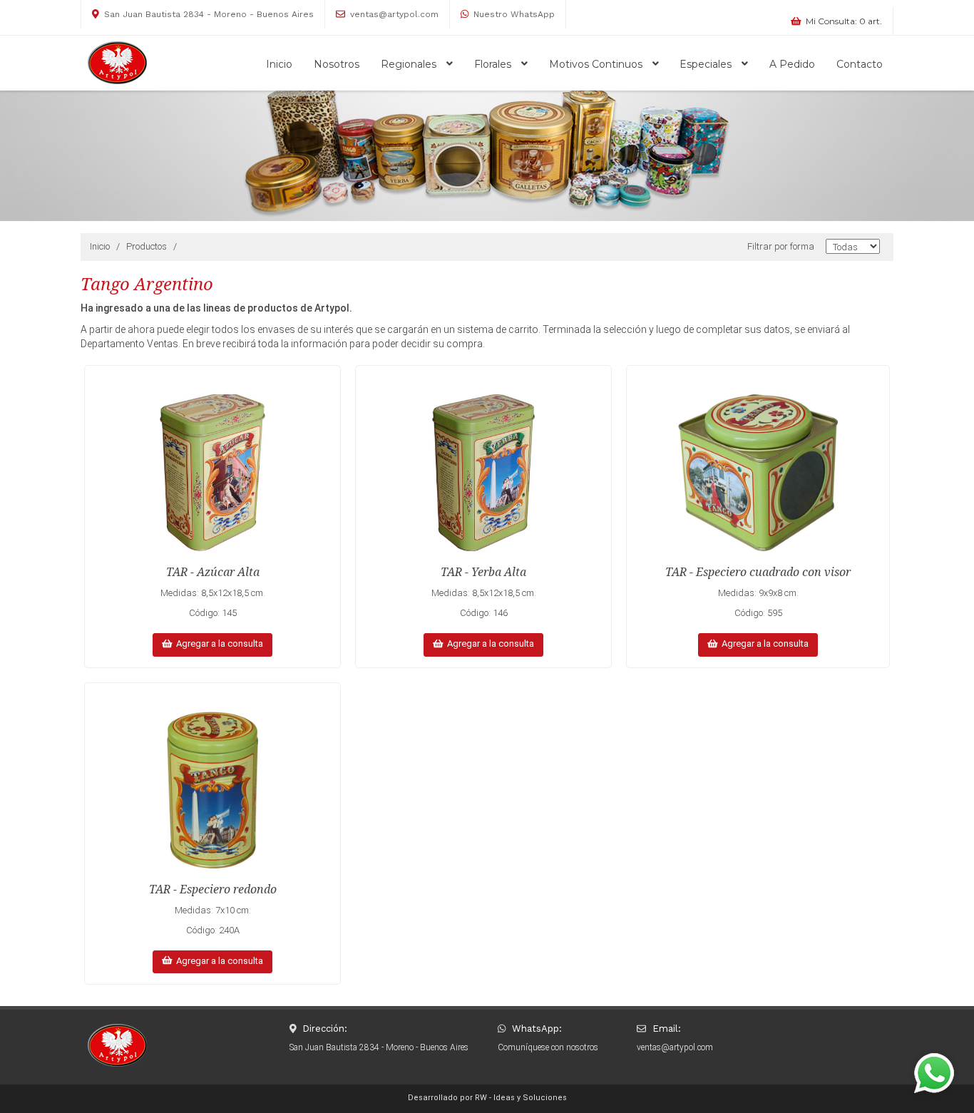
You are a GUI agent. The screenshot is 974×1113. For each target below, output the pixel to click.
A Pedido (792, 64)
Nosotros (336, 64)
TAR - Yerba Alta (483, 572)
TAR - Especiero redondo (213, 889)
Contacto (859, 64)
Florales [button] (494, 64)
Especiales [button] (707, 64)
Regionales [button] (410, 64)
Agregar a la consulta (217, 643)
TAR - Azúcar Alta (213, 572)
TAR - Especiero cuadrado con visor (758, 572)
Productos (146, 246)
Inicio (279, 64)
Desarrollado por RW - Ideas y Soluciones (487, 1097)
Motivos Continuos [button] (597, 64)
